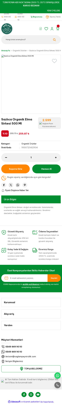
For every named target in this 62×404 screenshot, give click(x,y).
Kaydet (54, 278)
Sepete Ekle (15, 169)
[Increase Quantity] (58, 157)
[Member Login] (52, 28)
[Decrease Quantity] (4, 157)
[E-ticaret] (30, 402)
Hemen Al (46, 169)
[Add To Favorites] (54, 61)
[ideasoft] (14, 401)
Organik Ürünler (29, 144)
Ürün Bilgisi (10, 199)
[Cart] (58, 28)
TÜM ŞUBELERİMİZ (33, 369)
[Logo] (6, 28)
